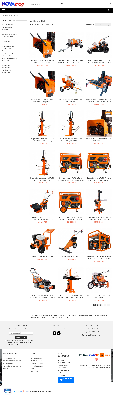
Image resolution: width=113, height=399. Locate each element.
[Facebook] (54, 333)
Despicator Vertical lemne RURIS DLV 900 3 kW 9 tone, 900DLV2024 (70, 296)
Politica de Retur (36, 361)
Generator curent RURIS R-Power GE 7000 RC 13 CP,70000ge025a (71, 218)
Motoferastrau (6, 70)
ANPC (33, 369)
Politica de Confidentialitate (12, 361)
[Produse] (4, 11)
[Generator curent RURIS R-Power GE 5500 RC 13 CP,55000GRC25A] (99, 241)
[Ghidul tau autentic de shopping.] (19, 391)
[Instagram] (59, 333)
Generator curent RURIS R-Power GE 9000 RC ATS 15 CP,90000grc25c (71, 179)
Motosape (5, 29)
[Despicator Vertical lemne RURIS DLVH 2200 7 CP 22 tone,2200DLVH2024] (71, 84)
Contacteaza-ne (67, 380)
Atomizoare (5, 44)
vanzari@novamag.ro (93, 335)
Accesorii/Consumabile (9, 34)
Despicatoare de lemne (9, 51)
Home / (6, 15)
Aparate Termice (7, 41)
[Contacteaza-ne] (108, 10)
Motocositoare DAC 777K (71, 256)
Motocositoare (6, 68)
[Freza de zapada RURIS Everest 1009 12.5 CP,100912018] (42, 45)
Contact (5, 369)
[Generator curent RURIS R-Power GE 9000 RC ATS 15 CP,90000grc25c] (71, 163)
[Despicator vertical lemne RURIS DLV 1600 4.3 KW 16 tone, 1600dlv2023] (42, 123)
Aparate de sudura (8, 39)
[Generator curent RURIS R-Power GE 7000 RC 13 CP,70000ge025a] (71, 202)
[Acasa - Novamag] (13, 4)
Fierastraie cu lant (7, 53)
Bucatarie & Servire (8, 46)
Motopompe (6, 72)
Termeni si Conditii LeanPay (12, 366)
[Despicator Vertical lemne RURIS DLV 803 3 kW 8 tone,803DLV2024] (99, 202)
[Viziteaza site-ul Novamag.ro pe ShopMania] (8, 391)
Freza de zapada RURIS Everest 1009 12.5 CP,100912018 (42, 61)
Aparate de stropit (8, 37)
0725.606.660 (93, 332)
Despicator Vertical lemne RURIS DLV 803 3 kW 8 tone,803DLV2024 (99, 218)
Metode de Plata (36, 358)
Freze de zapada (7, 56)
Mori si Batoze (6, 63)
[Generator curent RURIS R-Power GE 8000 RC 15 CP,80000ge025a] (99, 163)
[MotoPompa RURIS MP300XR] (42, 241)
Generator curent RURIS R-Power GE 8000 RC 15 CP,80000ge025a (99, 179)
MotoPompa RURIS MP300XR (42, 256)
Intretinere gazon (7, 25)
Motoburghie (6, 65)
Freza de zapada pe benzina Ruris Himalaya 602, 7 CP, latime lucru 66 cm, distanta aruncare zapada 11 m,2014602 (99, 140)
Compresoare (6, 48)
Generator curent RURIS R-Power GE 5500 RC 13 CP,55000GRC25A (99, 257)
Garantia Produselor (37, 363)
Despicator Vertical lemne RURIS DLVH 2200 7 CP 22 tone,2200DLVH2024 (71, 101)
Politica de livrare (8, 363)
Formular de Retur (37, 366)
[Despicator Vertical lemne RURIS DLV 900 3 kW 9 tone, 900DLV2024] (71, 280)
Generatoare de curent (9, 58)
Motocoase (5, 32)
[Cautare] (62, 4)
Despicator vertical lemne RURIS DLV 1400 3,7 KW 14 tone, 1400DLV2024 (71, 140)
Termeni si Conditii (9, 358)
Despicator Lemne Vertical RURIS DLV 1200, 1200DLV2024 (42, 179)
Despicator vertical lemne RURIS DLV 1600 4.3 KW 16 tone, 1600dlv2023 (42, 140)
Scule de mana (6, 75)
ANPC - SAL (34, 371)
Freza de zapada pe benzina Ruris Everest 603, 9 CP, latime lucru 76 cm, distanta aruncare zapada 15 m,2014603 (98, 101)
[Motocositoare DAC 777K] (71, 241)
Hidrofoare (5, 60)
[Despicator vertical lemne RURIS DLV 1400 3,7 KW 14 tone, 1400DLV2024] (71, 123)
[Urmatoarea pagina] (108, 305)
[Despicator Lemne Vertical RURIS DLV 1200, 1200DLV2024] (42, 163)
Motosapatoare (7, 27)
